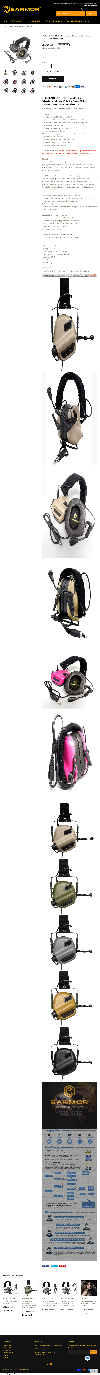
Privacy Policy (7, 1345)
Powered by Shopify (23, 1369)
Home (5, 21)
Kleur (43, 53)
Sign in (83, 9)
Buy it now (53, 79)
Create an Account (92, 9)
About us (5, 1355)
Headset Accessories (74, 21)
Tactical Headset (16, 21)
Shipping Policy (7, 1350)
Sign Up (93, 1352)
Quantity (44, 62)
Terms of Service (8, 1353)
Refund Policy (7, 1347)
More (87, 21)
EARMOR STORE (11, 1369)
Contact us (6, 1358)
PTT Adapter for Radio (53, 21)
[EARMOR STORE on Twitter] (48, 1364)
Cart (93, 13)
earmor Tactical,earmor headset (9, 1374)
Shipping (44, 48)
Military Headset (34, 21)
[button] (87, 1358)
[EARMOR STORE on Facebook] (51, 1364)
